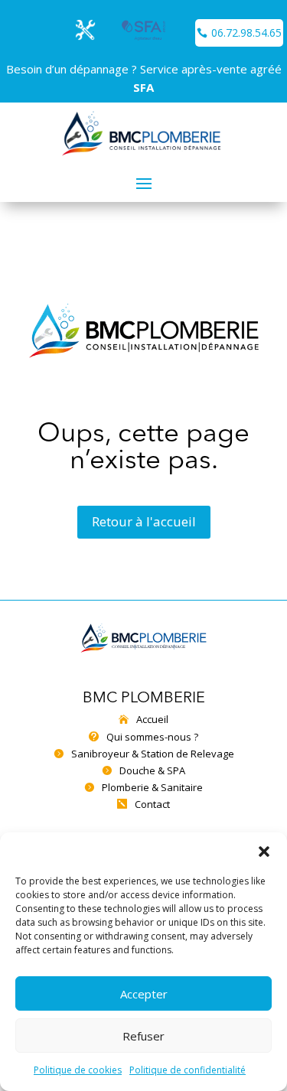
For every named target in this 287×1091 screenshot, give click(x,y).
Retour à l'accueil (144, 521)
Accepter (144, 993)
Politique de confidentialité (187, 1069)
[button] (264, 851)
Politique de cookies (78, 1069)
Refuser (143, 1036)
